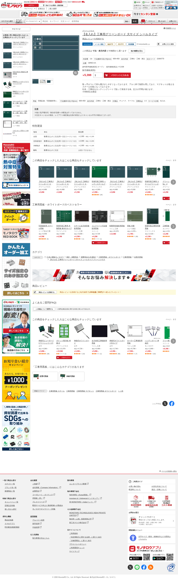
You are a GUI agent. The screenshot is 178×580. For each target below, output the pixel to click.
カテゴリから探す (7, 21)
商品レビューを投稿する (93, 39)
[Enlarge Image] (75, 72)
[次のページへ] (173, 182)
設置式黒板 (138, 257)
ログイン (31, 5)
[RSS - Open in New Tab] (150, 569)
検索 (135, 21)
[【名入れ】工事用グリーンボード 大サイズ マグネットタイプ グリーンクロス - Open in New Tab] (46, 172)
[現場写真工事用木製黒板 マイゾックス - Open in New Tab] (153, 216)
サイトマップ (74, 551)
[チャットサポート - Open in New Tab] (146, 5)
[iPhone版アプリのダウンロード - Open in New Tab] (140, 557)
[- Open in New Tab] (136, 501)
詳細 (126, 21)
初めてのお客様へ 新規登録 (54, 5)
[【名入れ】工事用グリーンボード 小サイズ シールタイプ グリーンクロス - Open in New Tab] (135, 172)
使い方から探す (11, 509)
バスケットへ (101, 242)
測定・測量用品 (72, 257)
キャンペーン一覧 (11, 502)
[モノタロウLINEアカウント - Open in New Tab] (137, 569)
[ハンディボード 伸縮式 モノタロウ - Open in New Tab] (153, 331)
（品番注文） (19, 21)
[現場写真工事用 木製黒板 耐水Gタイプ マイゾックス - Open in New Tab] (64, 216)
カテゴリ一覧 (10, 484)
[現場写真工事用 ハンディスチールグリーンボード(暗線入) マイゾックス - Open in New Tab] (99, 172)
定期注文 (41, 9)
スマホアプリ (10, 524)
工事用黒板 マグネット (85, 391)
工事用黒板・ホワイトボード (110, 257)
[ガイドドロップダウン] (157, 7)
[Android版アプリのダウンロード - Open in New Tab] (163, 557)
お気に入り (172, 21)
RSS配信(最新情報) (12, 527)
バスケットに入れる (120, 75)
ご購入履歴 (52, 9)
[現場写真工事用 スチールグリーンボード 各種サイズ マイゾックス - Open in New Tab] (153, 172)
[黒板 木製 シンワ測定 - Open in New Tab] (135, 216)
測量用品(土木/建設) (88, 257)
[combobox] (82, 21)
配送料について (135, 489)
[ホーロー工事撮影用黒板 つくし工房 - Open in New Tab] (135, 331)
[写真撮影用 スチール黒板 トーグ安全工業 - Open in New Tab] (46, 216)
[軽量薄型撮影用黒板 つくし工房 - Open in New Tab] (117, 216)
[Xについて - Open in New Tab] (130, 569)
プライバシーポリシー (77, 544)
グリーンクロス (88, 31)
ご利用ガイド (137, 482)
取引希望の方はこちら (40, 538)
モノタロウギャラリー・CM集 (43, 509)
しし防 (120, 391)
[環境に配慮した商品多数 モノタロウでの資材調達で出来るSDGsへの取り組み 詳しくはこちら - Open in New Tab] (16, 450)
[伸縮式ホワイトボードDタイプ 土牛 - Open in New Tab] (117, 331)
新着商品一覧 (10, 491)
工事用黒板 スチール (57, 391)
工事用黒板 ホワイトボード (106, 391)
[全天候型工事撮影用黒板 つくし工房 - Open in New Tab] (99, 331)
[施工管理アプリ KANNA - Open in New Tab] (16, 333)
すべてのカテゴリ (32, 21)
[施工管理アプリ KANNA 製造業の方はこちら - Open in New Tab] (16, 353)
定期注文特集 (10, 505)
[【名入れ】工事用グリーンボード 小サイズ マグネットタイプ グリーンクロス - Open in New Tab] (117, 172)
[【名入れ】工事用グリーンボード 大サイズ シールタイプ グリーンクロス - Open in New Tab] (82, 172)
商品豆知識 (9, 520)
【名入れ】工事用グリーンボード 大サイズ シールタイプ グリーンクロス (77, 260)
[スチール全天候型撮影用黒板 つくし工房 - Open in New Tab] (82, 216)
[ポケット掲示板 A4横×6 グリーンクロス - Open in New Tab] (64, 331)
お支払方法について (159, 486)
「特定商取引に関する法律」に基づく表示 (85, 537)
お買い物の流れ (135, 486)
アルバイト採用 (38, 520)
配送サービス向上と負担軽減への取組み (47, 505)
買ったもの (161, 21)
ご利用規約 (73, 533)
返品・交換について (159, 489)
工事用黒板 (127, 257)
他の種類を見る (137, 51)
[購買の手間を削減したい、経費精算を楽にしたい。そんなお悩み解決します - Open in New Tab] (104, 275)
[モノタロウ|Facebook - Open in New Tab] (143, 569)
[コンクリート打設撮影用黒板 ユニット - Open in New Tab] (99, 216)
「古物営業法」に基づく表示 (80, 541)
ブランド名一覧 (11, 488)
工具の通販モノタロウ (55, 257)
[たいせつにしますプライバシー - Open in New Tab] (171, 567)
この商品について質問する (44, 309)
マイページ (28, 9)
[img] (12, 5)
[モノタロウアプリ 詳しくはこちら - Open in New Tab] (151, 548)
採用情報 (33, 516)
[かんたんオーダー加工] (16, 296)
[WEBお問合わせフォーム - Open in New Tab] (137, 5)
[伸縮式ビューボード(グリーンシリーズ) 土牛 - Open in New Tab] (46, 331)
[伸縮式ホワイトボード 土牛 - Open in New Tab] (82, 331)
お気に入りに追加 (168, 44)
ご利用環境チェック (77, 548)
